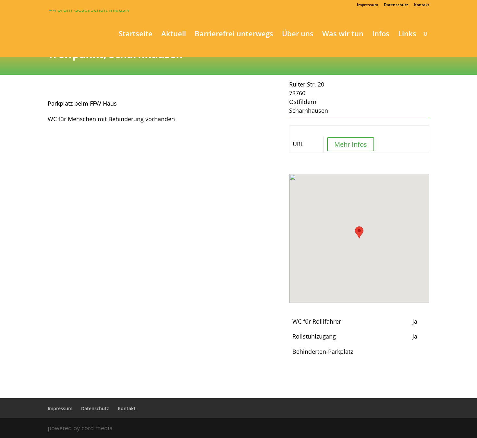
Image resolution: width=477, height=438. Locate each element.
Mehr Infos (350, 144)
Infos (380, 34)
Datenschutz (396, 5)
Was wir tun (342, 34)
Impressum (367, 5)
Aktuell (173, 34)
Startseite (136, 34)
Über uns (297, 34)
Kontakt (421, 5)
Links (407, 34)
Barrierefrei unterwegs (234, 34)
